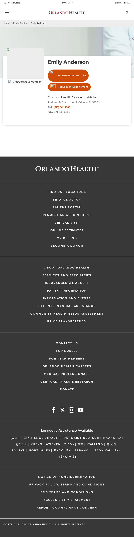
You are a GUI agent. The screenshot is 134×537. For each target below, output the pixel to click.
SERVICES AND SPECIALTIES (67, 275)
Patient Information (67, 290)
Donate (67, 389)
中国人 (26, 438)
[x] (62, 410)
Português (39, 450)
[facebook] (53, 410)
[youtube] (80, 410)
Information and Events (67, 298)
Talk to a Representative (71, 75)
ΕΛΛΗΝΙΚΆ (112, 438)
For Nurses (67, 351)
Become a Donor (67, 246)
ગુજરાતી (21, 444)
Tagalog (103, 450)
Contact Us (67, 343)
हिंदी (80, 444)
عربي (14, 438)
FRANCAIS (70, 438)
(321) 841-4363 (62, 107)
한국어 (112, 444)
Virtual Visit (67, 222)
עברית (69, 444)
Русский (62, 450)
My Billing (67, 238)
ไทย (118, 450)
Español (83, 450)
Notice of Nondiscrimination (67, 477)
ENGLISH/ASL (46, 438)
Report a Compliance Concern (67, 507)
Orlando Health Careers (67, 366)
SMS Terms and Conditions (67, 492)
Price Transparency (67, 321)
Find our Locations (67, 192)
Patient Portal (67, 207)
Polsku (19, 450)
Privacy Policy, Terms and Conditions (67, 484)
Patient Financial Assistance (66, 306)
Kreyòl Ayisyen (46, 444)
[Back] (6, 12)
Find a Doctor (20, 23)
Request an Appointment (73, 87)
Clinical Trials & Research (67, 381)
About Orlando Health (67, 267)
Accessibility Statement (67, 500)
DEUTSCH (91, 438)
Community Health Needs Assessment (67, 313)
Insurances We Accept (67, 283)
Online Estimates (67, 230)
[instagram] (71, 410)
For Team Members (67, 358)
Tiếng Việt (67, 457)
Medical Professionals (67, 374)
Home (6, 23)
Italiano (95, 444)
